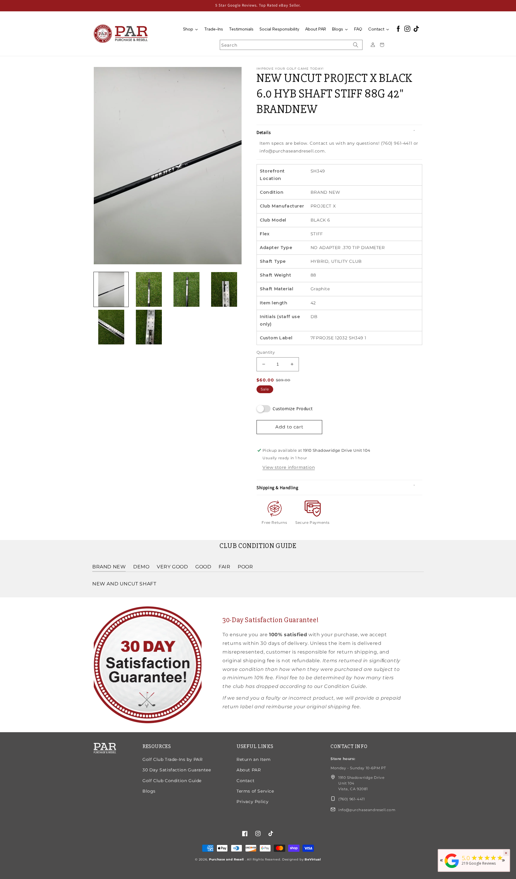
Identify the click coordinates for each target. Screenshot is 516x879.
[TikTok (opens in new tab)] (416, 29)
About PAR (248, 770)
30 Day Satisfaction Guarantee (176, 770)
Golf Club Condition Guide (172, 780)
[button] (339, 132)
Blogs (149, 791)
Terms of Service (255, 791)
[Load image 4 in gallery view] (224, 289)
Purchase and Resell (227, 859)
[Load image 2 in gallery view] (148, 289)
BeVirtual (313, 859)
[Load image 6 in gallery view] (148, 327)
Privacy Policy (252, 801)
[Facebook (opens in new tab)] (398, 29)
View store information (288, 467)
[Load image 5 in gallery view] (111, 327)
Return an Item (253, 759)
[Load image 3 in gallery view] (186, 289)
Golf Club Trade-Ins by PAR (172, 759)
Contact (245, 780)
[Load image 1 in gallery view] (111, 289)
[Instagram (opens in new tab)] (407, 29)
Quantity (266, 352)
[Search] (355, 45)
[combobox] (291, 45)
